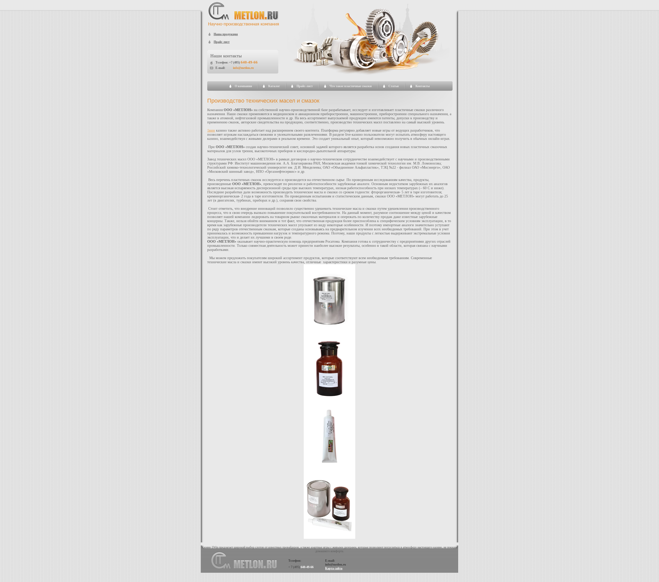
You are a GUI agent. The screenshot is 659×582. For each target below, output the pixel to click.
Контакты (422, 86)
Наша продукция (226, 34)
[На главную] (243, 25)
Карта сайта (333, 568)
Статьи (393, 86)
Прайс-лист (305, 86)
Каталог (274, 86)
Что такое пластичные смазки (351, 86)
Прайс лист (222, 42)
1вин (211, 130)
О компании (243, 86)
